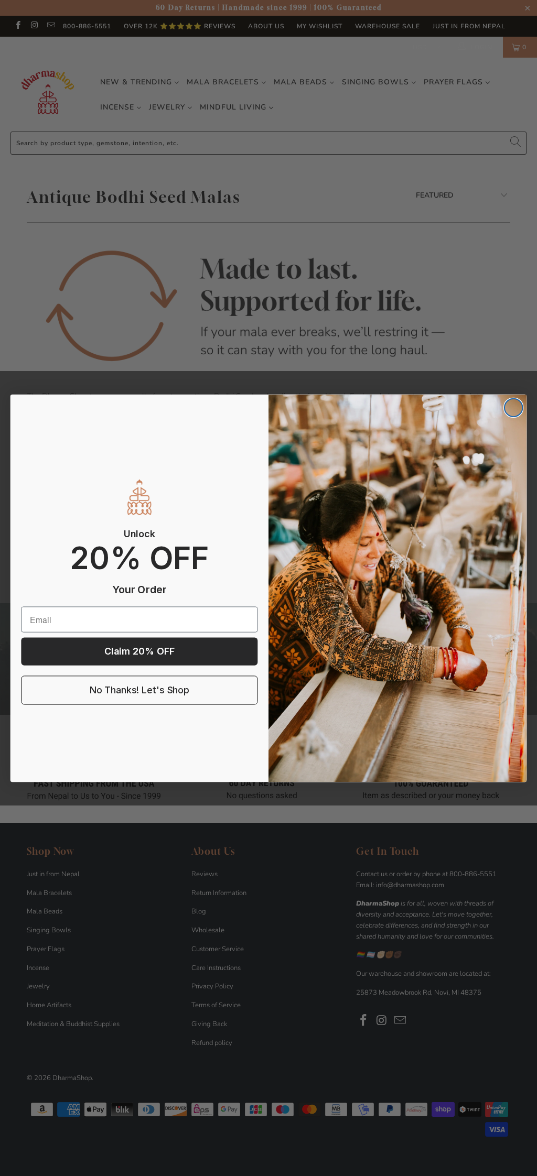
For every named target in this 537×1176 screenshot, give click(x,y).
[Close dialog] (513, 407)
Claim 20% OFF (139, 651)
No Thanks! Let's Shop (139, 689)
